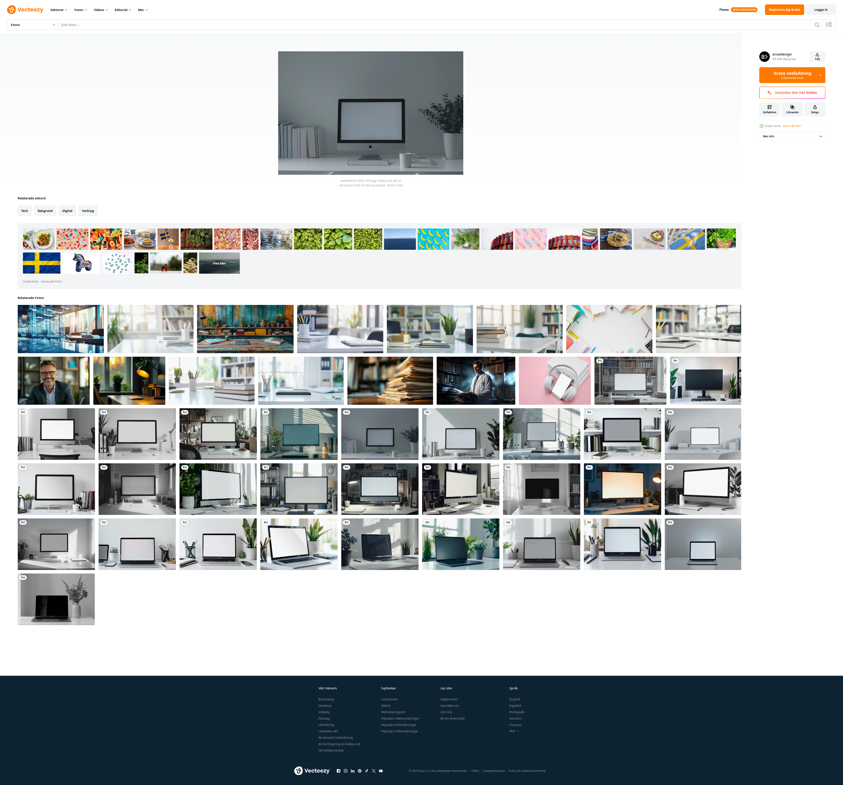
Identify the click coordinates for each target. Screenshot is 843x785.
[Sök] (817, 24)
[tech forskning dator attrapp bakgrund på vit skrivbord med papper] (622, 489)
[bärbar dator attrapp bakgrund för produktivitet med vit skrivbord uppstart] (703, 544)
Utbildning (326, 725)
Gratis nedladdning (792, 75)
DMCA (385, 705)
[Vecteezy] (25, 9)
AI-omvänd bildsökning (335, 737)
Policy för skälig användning (527, 771)
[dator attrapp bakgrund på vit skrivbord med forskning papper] (299, 489)
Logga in (821, 9)
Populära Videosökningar (399, 731)
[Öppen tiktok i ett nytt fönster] (366, 770)
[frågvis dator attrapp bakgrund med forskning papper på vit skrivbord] (703, 489)
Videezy (324, 712)
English (514, 699)
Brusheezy (326, 699)
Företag (324, 718)
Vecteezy (324, 705)
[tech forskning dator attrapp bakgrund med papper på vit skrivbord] (541, 489)
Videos (99, 10)
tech (24, 211)
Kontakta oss (450, 705)
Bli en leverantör (453, 718)
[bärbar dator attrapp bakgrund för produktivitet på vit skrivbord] (460, 544)
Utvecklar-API (328, 731)
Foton (78, 10)
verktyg (88, 211)
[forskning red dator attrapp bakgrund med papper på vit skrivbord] (137, 489)
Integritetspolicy (494, 771)
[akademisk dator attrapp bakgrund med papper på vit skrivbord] (218, 489)
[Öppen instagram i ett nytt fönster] (345, 770)
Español (515, 705)
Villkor (475, 771)
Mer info (768, 136)
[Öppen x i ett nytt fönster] (374, 770)
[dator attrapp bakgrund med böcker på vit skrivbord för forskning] (460, 434)
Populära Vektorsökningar (400, 718)
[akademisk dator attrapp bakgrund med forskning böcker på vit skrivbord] (299, 434)
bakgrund (45, 211)
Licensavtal (389, 699)
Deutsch (515, 718)
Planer (724, 9)
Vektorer (57, 10)
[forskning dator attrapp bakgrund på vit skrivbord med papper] (460, 489)
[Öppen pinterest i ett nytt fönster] (359, 770)
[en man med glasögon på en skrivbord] (54, 381)
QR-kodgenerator (331, 750)
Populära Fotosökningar (398, 725)
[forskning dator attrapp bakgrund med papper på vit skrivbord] (380, 489)
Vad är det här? (792, 126)
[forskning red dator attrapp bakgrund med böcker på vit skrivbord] (703, 434)
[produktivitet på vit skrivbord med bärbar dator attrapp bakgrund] (56, 599)
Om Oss (446, 712)
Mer (141, 10)
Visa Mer (219, 263)
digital (67, 211)
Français (515, 725)
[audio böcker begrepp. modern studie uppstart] (555, 381)
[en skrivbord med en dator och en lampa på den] (129, 381)
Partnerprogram (393, 712)
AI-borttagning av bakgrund (339, 744)
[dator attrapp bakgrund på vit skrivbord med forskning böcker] (137, 434)
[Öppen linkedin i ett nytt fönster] (352, 770)
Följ (817, 59)
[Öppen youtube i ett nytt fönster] (381, 770)
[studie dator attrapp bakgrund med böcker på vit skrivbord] (630, 381)
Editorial (121, 10)
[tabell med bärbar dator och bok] (61, 329)
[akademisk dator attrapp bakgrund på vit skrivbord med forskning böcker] (380, 434)
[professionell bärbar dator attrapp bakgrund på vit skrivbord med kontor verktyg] (218, 544)
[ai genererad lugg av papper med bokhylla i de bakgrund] (390, 381)
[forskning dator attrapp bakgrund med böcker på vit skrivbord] (218, 434)
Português (517, 712)
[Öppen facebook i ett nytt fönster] (338, 770)
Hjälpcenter (449, 699)
